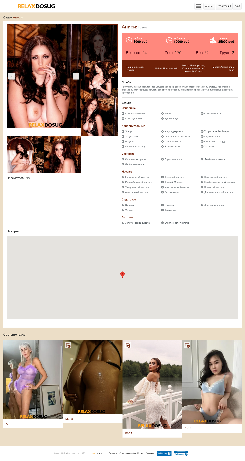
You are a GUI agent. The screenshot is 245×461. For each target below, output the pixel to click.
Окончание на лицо (135, 146)
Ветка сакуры (172, 192)
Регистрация (224, 6)
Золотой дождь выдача (137, 222)
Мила (69, 418)
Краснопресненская (193, 68)
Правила (113, 453)
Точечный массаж (174, 177)
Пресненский (170, 68)
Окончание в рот (173, 141)
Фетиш (128, 210)
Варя (128, 433)
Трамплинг (170, 210)
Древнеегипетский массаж (218, 192)
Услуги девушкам (174, 131)
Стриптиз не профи (135, 159)
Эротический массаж (215, 177)
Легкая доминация (214, 205)
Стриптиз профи (173, 159)
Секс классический (135, 113)
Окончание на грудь (215, 141)
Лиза (187, 428)
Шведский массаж (214, 187)
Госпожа (169, 205)
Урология (209, 146)
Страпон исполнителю (177, 222)
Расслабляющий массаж (138, 182)
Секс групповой (133, 118)
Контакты (150, 453)
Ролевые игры (172, 146)
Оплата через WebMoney (131, 453)
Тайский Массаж (173, 182)
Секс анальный (212, 113)
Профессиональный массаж (219, 182)
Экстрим (129, 205)
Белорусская (197, 65)
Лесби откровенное (214, 159)
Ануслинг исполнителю (177, 136)
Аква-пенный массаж (136, 192)
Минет (168, 113)
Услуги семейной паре (216, 131)
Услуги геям (131, 136)
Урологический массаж (177, 187)
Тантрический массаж (137, 187)
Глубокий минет (213, 136)
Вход (237, 6)
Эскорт (129, 131)
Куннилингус (171, 118)
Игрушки (129, 141)
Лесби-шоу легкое (134, 164)
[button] (122, 275)
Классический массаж (137, 177)
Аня (8, 423)
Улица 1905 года (193, 71)
